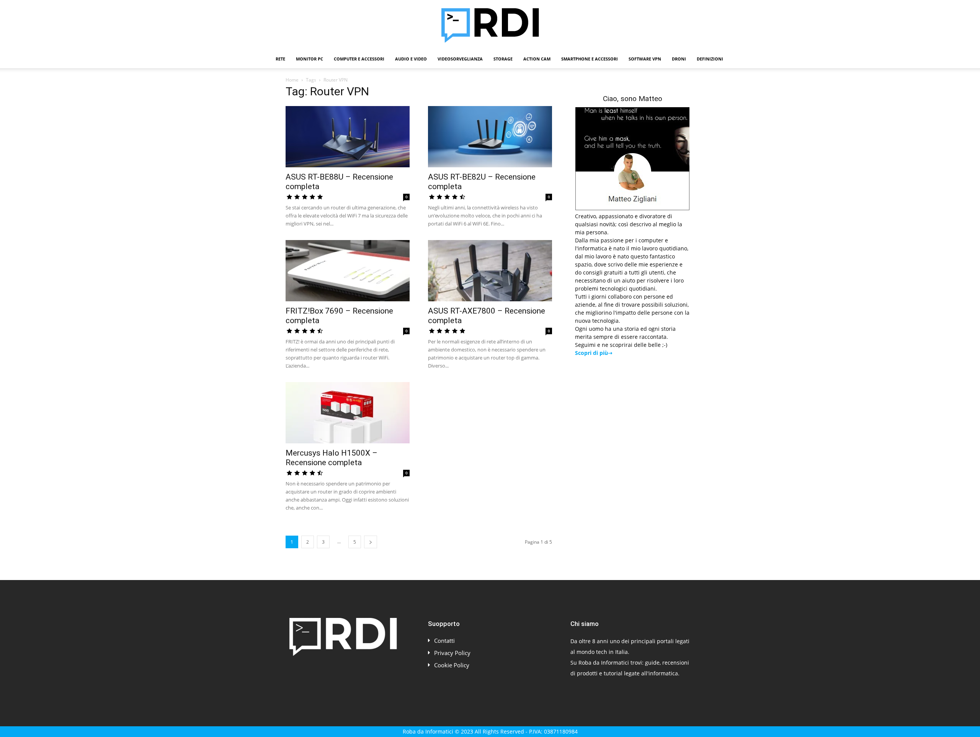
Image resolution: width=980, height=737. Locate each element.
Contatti (444, 640)
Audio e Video (411, 59)
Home (292, 80)
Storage (503, 59)
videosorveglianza (460, 59)
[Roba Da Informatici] (490, 25)
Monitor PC (309, 59)
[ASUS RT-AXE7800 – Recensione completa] (490, 270)
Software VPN (645, 59)
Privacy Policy (452, 653)
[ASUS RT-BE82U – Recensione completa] (490, 136)
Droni (679, 59)
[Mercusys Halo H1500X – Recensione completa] (348, 412)
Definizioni (710, 59)
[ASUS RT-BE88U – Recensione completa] (348, 136)
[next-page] (370, 542)
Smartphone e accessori (589, 59)
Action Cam (536, 59)
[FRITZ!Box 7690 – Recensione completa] (348, 270)
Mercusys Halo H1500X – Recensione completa (331, 457)
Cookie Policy (451, 665)
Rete (280, 59)
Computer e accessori (359, 59)
